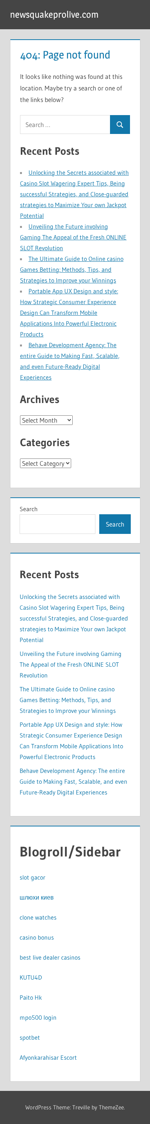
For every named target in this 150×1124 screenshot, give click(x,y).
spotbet (30, 1037)
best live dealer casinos (50, 957)
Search (29, 509)
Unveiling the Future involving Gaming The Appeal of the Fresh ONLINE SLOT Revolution (73, 237)
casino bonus (37, 937)
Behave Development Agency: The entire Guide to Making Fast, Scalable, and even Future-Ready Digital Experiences (73, 781)
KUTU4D (31, 977)
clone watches (38, 917)
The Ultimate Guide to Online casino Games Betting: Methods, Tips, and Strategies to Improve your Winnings (71, 269)
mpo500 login (38, 1017)
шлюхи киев (37, 897)
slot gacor (32, 877)
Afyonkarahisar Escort (48, 1057)
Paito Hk (31, 997)
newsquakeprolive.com (54, 14)
